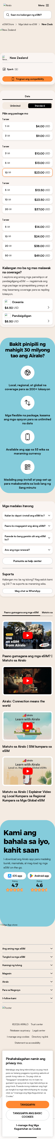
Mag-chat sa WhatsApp (27, 590)
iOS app (17, 875)
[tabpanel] (27, 180)
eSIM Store (8, 24)
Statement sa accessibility (27, 1042)
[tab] (27, 96)
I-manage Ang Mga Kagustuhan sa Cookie (27, 1126)
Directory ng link (40, 1036)
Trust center (37, 1024)
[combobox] (27, 15)
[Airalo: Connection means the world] (27, 680)
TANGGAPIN (27, 1104)
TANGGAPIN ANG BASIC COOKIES (27, 1115)
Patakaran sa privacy (20, 1030)
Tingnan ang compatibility (30, 78)
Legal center (38, 1030)
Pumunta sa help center (27, 561)
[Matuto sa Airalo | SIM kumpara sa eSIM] (27, 726)
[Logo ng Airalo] (10, 5)
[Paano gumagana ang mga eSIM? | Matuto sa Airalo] (27, 635)
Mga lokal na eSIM (27, 24)
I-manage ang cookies (18, 1036)
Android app (41, 875)
